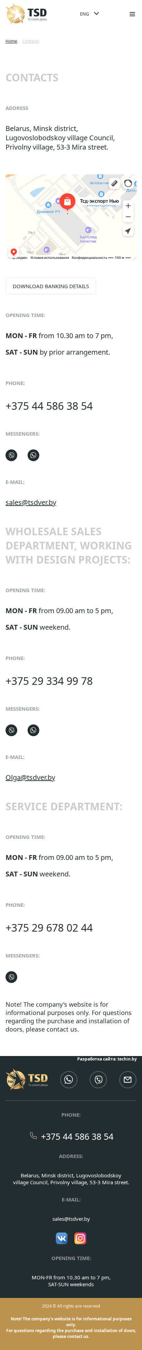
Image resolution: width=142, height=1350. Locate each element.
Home (11, 41)
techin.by (127, 1059)
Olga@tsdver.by (30, 777)
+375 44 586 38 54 (49, 406)
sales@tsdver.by (31, 502)
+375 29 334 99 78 (49, 681)
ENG (84, 14)
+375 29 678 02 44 (49, 928)
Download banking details (51, 286)
